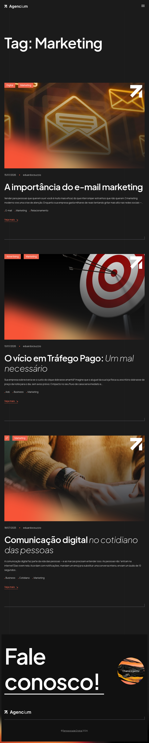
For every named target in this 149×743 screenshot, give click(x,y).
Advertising (13, 256)
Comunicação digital (71, 544)
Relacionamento (39, 210)
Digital (10, 85)
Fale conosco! (52, 669)
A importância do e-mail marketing (73, 186)
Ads (8, 392)
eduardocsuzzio (32, 174)
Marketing (25, 85)
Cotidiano (24, 578)
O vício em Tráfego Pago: (69, 362)
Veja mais (9, 219)
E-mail (9, 210)
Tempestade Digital (72, 730)
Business (19, 392)
